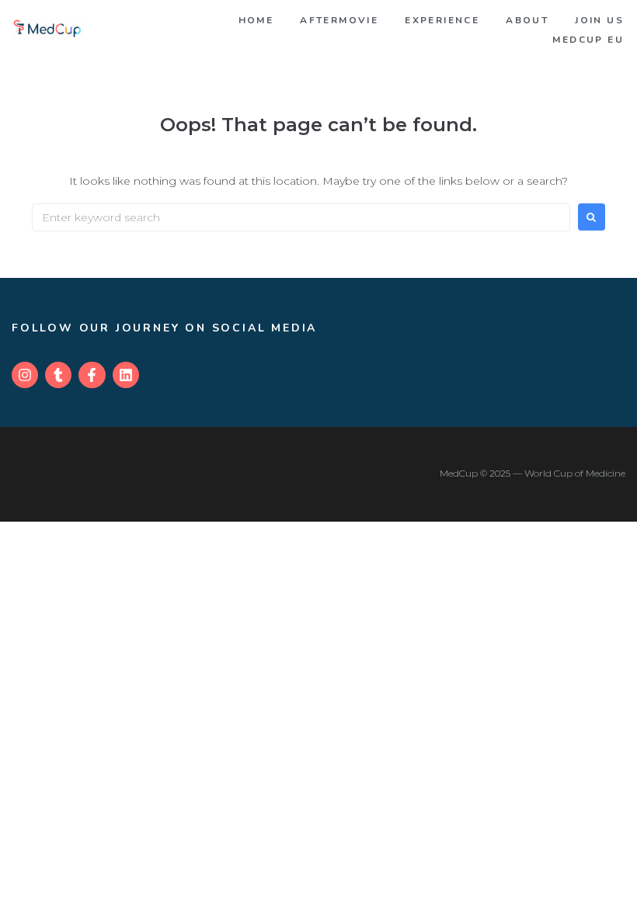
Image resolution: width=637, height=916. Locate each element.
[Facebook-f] (91, 375)
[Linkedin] (126, 375)
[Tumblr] (58, 375)
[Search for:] (301, 217)
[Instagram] (25, 375)
